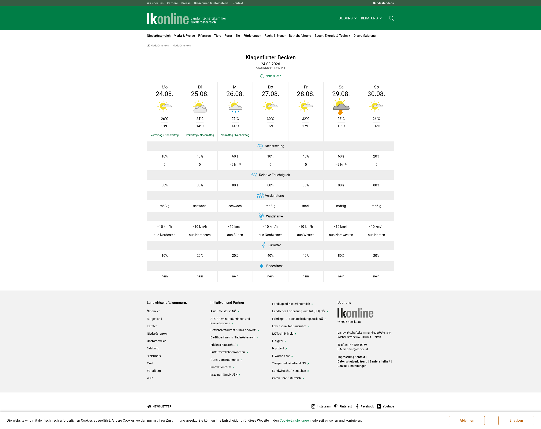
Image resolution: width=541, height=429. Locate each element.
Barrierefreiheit (379, 361)
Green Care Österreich (286, 378)
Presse (186, 3)
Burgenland (154, 318)
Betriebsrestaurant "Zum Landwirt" (233, 330)
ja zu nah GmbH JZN (224, 374)
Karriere (172, 3)
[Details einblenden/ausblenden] (164, 135)
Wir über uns (155, 3)
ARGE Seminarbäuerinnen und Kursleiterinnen (230, 321)
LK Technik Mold (283, 333)
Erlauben (516, 420)
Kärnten (152, 326)
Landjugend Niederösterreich (291, 303)
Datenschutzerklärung (352, 361)
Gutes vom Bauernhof (224, 359)
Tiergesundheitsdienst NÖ (289, 363)
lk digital (277, 341)
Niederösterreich (157, 333)
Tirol (150, 363)
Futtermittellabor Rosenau (227, 352)
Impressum (344, 357)
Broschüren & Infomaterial (211, 3)
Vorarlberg (154, 370)
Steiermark (154, 356)
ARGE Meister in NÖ (223, 311)
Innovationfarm (220, 367)
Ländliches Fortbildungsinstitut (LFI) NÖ (298, 311)
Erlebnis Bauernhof (222, 344)
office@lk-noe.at (357, 349)
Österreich (153, 311)
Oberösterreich (156, 341)
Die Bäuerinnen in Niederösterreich (232, 337)
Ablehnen (467, 420)
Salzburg (152, 348)
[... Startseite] (186, 18)
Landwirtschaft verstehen (289, 370)
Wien (150, 378)
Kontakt (238, 3)
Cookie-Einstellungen (351, 366)
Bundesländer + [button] (383, 3)
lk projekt (278, 348)
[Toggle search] (391, 18)
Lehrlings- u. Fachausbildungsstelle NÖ (297, 318)
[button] (348, 18)
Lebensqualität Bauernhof (289, 326)
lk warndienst (281, 356)
